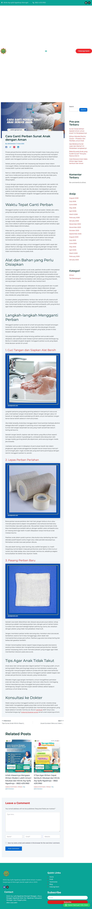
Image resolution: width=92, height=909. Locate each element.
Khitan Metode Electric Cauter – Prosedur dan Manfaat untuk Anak (77, 139)
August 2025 (73, 237)
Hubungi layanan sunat (29, 712)
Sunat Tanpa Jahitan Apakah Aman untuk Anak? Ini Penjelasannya (78, 131)
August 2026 (73, 198)
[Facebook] (6, 147)
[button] (45, 51)
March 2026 (73, 214)
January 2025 (74, 260)
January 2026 (74, 221)
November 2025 (75, 227)
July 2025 (72, 240)
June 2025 (73, 243)
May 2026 (72, 208)
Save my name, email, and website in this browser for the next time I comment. (34, 843)
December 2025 (75, 224)
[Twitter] (10, 147)
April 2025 (72, 250)
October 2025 (74, 230)
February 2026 (74, 217)
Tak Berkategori (75, 278)
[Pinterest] (14, 147)
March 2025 (73, 253)
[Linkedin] (18, 147)
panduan (39, 710)
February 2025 (74, 256)
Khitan (20, 787)
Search (71, 106)
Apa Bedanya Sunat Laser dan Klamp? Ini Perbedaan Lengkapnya (78, 146)
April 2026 (72, 211)
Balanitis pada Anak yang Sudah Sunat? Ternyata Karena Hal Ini (78, 154)
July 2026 (72, 201)
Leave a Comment (11, 787)
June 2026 (73, 204)
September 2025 (75, 234)
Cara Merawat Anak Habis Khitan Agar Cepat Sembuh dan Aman (78, 161)
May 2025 (72, 247)
